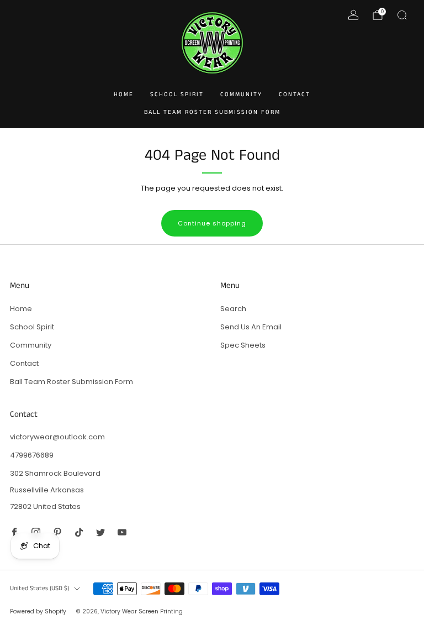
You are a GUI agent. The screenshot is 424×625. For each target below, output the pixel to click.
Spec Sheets (243, 345)
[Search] (401, 14)
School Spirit (177, 94)
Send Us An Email (251, 327)
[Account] (353, 14)
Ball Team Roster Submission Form (212, 112)
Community (241, 94)
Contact (294, 94)
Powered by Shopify (38, 611)
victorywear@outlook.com (57, 437)
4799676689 (32, 455)
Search (233, 308)
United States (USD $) (39, 588)
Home (124, 94)
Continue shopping (212, 223)
